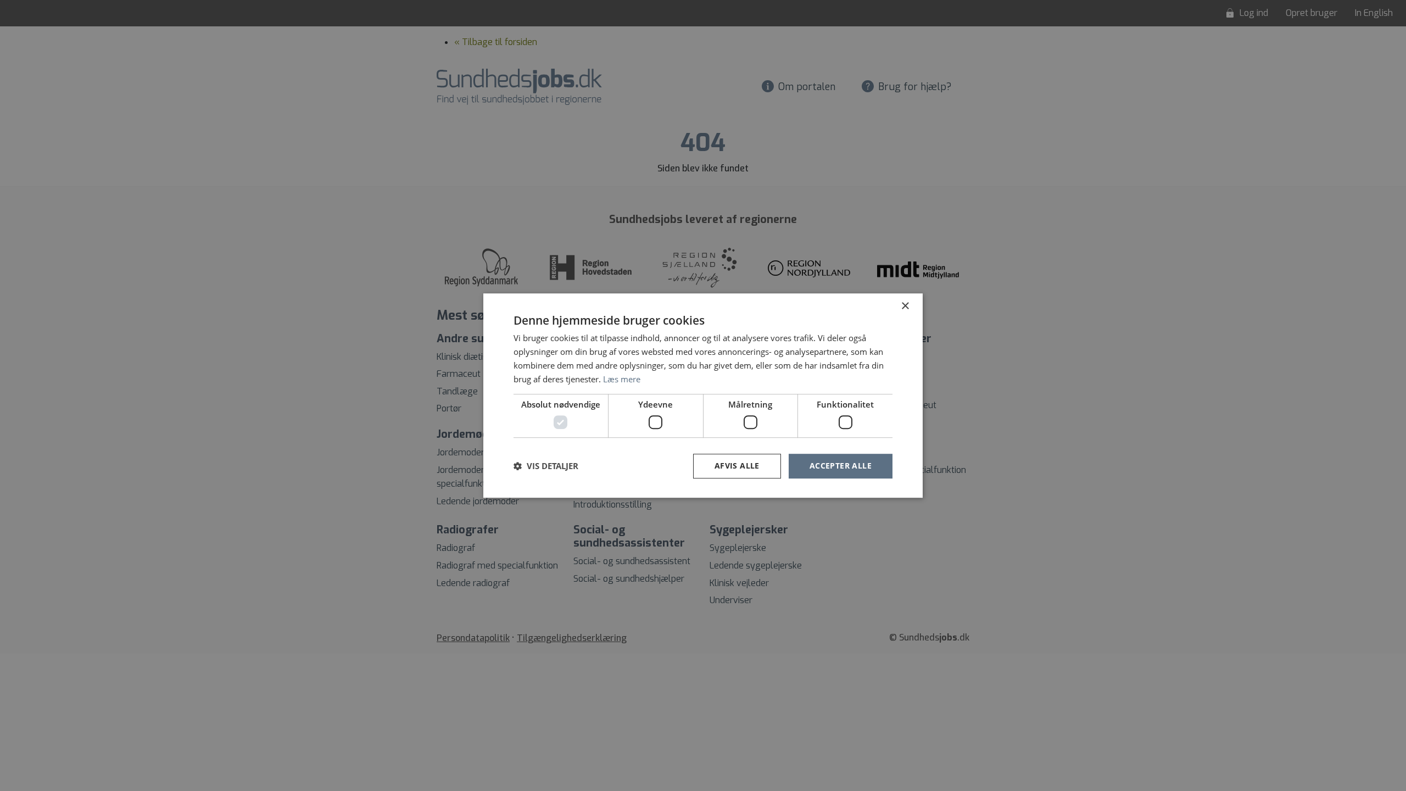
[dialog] (703, 395)
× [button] (905, 306)
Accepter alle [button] (841, 465)
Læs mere (621, 379)
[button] (546, 466)
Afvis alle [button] (737, 465)
